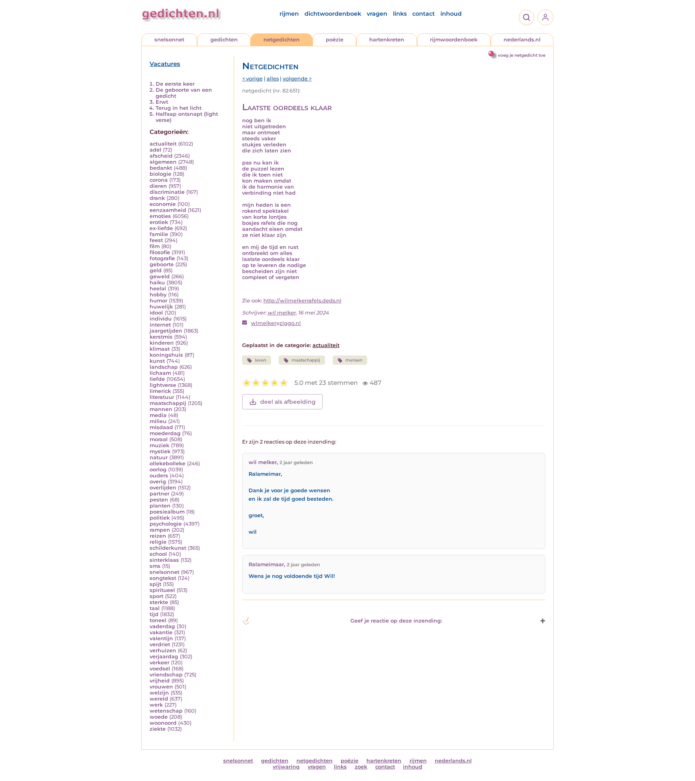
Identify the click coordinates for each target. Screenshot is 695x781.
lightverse (163, 385)
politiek (160, 518)
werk (156, 705)
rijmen (289, 13)
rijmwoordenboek (453, 40)
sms (155, 566)
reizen (158, 536)
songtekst (163, 578)
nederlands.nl (522, 40)
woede (159, 717)
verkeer (159, 663)
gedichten (224, 40)
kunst (157, 361)
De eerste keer (175, 84)
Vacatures (165, 64)
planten (160, 506)
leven (260, 360)
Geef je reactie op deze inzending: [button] (396, 621)
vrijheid (160, 681)
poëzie (334, 40)
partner (159, 494)
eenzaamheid (168, 210)
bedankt (161, 168)
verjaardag (164, 657)
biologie (160, 174)
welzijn (159, 693)
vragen (377, 13)
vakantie (161, 632)
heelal (158, 289)
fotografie (162, 258)
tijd (154, 614)
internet (160, 325)
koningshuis (166, 355)
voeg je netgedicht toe (521, 55)
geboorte (162, 264)
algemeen (163, 162)
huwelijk (161, 307)
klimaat (160, 349)
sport (156, 596)
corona (159, 180)
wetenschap (166, 711)
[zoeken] (526, 17)
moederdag (165, 433)
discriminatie (167, 192)
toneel (158, 620)
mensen (353, 360)
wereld (159, 699)
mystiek (160, 451)
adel (155, 150)
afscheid (161, 156)
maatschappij (168, 403)
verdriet (160, 644)
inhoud (451, 13)
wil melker (281, 313)
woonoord (163, 723)
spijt (155, 584)
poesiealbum (167, 512)
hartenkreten (386, 40)
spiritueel (162, 590)
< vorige (252, 79)
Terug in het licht (179, 108)
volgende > (297, 79)
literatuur (162, 397)
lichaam (160, 373)
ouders (159, 476)
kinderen (162, 343)
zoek (361, 767)
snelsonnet (169, 40)
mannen (161, 409)
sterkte (159, 602)
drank (157, 198)
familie (159, 234)
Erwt (162, 102)
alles (273, 79)
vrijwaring (286, 767)
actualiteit (163, 144)
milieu (158, 421)
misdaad (161, 427)
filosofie (160, 252)
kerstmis (161, 337)
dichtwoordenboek (332, 13)
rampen (160, 530)
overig (158, 482)
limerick (160, 391)
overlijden (163, 488)
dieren (158, 186)
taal (155, 608)
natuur (159, 457)
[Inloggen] (545, 17)
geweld (160, 276)
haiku (157, 283)
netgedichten (281, 40)
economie (163, 204)
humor (158, 301)
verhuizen (163, 650)
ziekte (158, 729)
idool (156, 313)
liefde (157, 379)
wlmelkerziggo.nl (276, 323)
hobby (158, 295)
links (400, 13)
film (155, 246)
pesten (159, 500)
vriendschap (166, 675)
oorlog (158, 470)
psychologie (166, 524)
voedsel (160, 669)
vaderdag (162, 626)
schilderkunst (168, 548)
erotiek (159, 222)
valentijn (161, 638)
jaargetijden (166, 331)
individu (161, 319)
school (158, 554)
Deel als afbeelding (288, 401)
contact (423, 13)
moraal (159, 439)
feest (156, 240)
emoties (160, 216)
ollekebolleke (167, 463)
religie (158, 542)
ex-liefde (161, 228)
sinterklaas (164, 560)
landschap (164, 367)
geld (156, 270)
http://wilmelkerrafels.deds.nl (302, 301)
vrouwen (161, 687)
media (158, 415)
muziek (159, 445)
